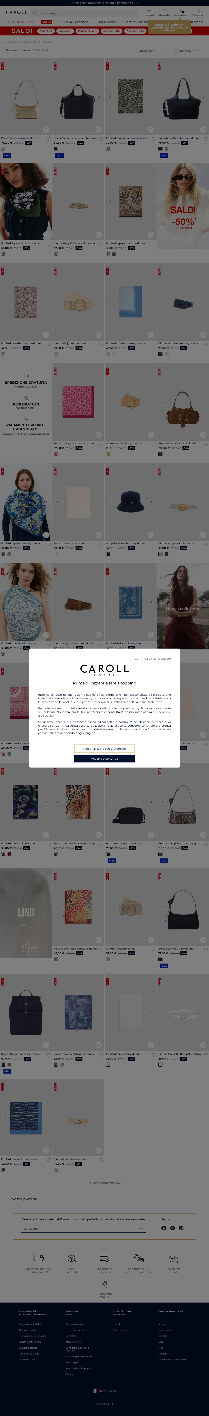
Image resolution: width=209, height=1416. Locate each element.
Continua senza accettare (153, 658)
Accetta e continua (104, 758)
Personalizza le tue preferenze (104, 748)
